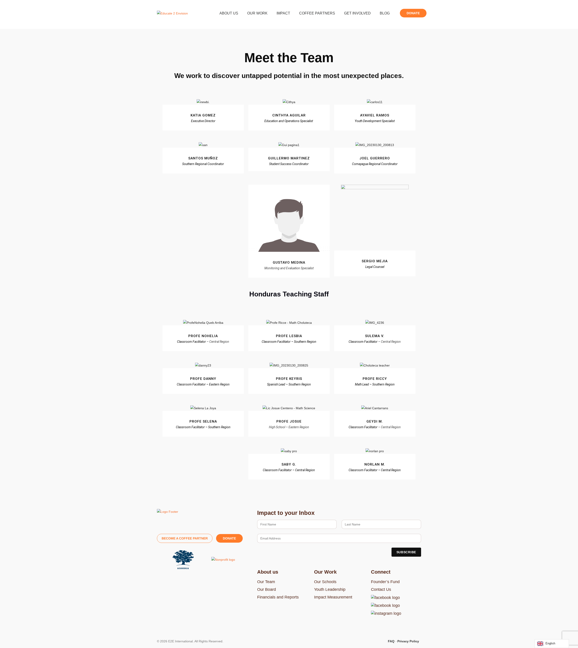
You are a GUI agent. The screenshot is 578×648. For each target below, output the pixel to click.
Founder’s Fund (385, 581)
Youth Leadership (329, 589)
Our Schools (325, 581)
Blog (385, 13)
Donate (413, 13)
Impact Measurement (333, 597)
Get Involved (357, 13)
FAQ (391, 641)
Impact (283, 13)
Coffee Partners (317, 13)
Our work (257, 13)
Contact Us (381, 589)
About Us (228, 13)
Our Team (266, 581)
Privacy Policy (408, 641)
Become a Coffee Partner (185, 538)
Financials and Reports (278, 597)
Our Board (266, 589)
